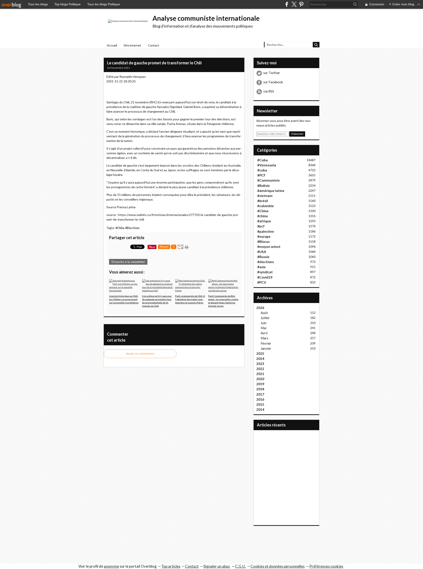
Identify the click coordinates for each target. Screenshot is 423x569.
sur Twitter (271, 73)
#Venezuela (266, 165)
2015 (260, 404)
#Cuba (262, 160)
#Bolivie (263, 186)
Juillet (265, 318)
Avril (264, 333)
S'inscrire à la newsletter (128, 262)
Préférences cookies (326, 566)
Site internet (132, 45)
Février (266, 343)
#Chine (263, 211)
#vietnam (265, 196)
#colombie (265, 206)
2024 (260, 359)
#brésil (262, 201)
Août (264, 313)
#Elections (132, 228)
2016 (260, 399)
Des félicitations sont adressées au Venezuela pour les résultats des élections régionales (186, 333)
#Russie (263, 257)
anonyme (111, 566)
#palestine (265, 231)
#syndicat (265, 272)
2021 (260, 374)
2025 (260, 353)
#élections (265, 262)
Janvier (266, 348)
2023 (260, 364)
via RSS (268, 91)
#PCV (261, 282)
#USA (261, 252)
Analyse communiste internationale (206, 18)
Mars (264, 338)
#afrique (264, 221)
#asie (261, 267)
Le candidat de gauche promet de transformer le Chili (154, 62)
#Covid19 (264, 277)
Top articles (170, 566)
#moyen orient (268, 247)
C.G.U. (240, 566)
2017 (260, 394)
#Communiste (268, 180)
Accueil (112, 45)
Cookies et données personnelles (277, 566)
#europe (264, 236)
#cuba (262, 170)
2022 (260, 369)
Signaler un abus (216, 566)
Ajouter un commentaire (140, 353)
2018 (260, 389)
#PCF (261, 175)
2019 (260, 384)
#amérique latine (270, 191)
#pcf (261, 226)
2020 (260, 379)
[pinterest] (301, 4)
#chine (262, 216)
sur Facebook (273, 82)
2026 (260, 308)
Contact (153, 45)
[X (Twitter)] (294, 4)
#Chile (120, 228)
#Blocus (263, 242)
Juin (263, 323)
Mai (263, 328)
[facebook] (286, 4)
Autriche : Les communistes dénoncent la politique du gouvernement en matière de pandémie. (165, 325)
